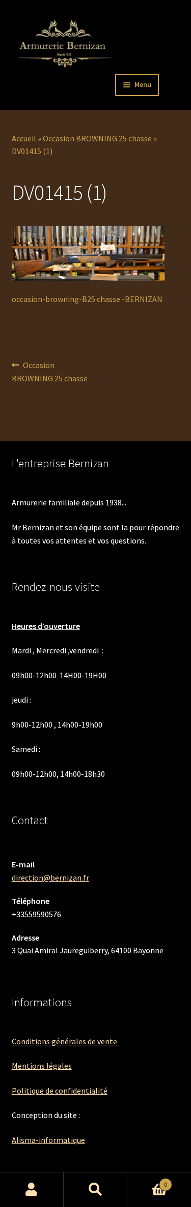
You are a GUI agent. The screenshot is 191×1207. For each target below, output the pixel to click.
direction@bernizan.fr (50, 877)
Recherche (95, 1189)
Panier (147, 1180)
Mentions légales (42, 1066)
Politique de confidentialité (59, 1090)
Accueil (24, 138)
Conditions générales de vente (64, 1041)
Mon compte (32, 1189)
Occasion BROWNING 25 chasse (97, 138)
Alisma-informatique (48, 1140)
